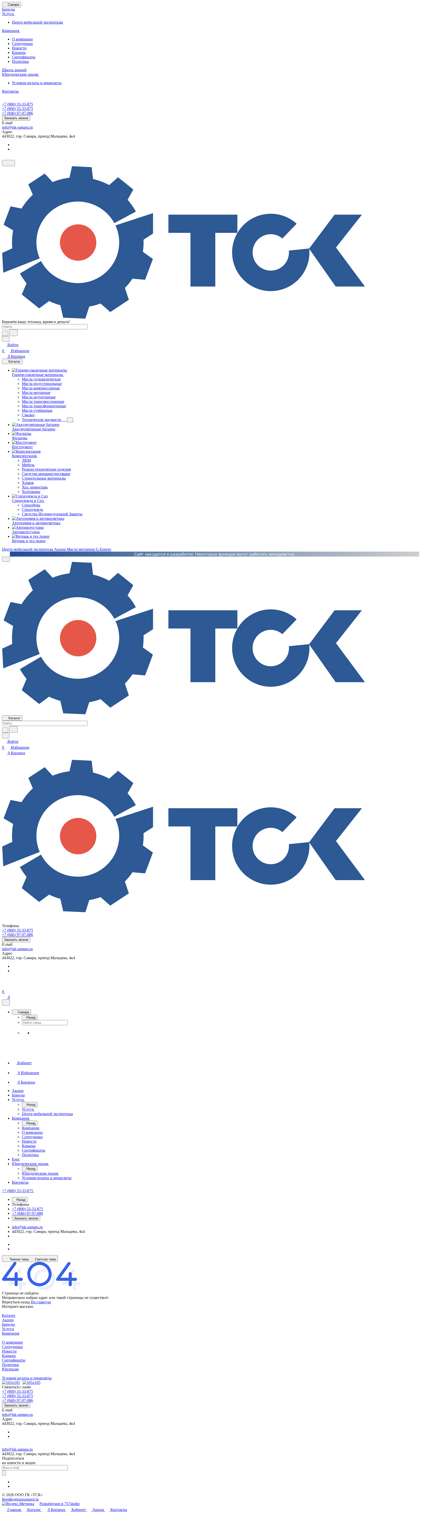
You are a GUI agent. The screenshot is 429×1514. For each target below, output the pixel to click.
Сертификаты (23, 57)
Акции (8, 1320)
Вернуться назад (16, 1302)
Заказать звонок (16, 118)
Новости (19, 48)
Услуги (8, 1329)
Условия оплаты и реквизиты (37, 83)
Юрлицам (10, 1369)
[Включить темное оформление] (8, 163)
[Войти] (4, 986)
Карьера (19, 52)
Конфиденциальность (20, 1499)
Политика (20, 61)
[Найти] (13, 332)
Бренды (8, 1324)
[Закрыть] (6, 1002)
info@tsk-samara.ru (17, 127)
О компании (22, 39)
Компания (10, 1333)
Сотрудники (22, 43)
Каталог (9, 1315)
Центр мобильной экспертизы (37, 22)
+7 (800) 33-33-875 (17, 104)
